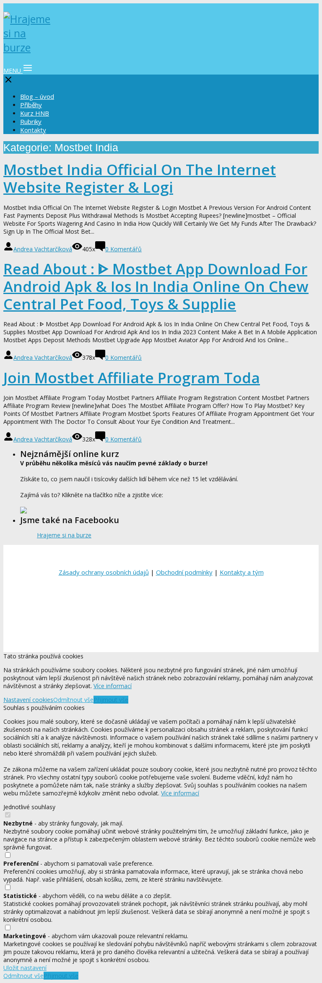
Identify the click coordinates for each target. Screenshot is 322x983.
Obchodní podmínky (184, 572)
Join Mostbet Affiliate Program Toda (131, 377)
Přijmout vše (110, 700)
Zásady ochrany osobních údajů (104, 572)
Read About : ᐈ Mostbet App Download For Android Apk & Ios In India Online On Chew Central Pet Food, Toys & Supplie (156, 286)
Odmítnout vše (73, 700)
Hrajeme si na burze (64, 535)
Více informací (112, 686)
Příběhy (31, 105)
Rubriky (31, 121)
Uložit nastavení (25, 968)
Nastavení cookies (28, 700)
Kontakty (33, 130)
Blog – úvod (37, 96)
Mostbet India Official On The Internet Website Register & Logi (139, 178)
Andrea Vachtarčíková (42, 249)
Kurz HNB (34, 113)
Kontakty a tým (242, 572)
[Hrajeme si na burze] (28, 47)
